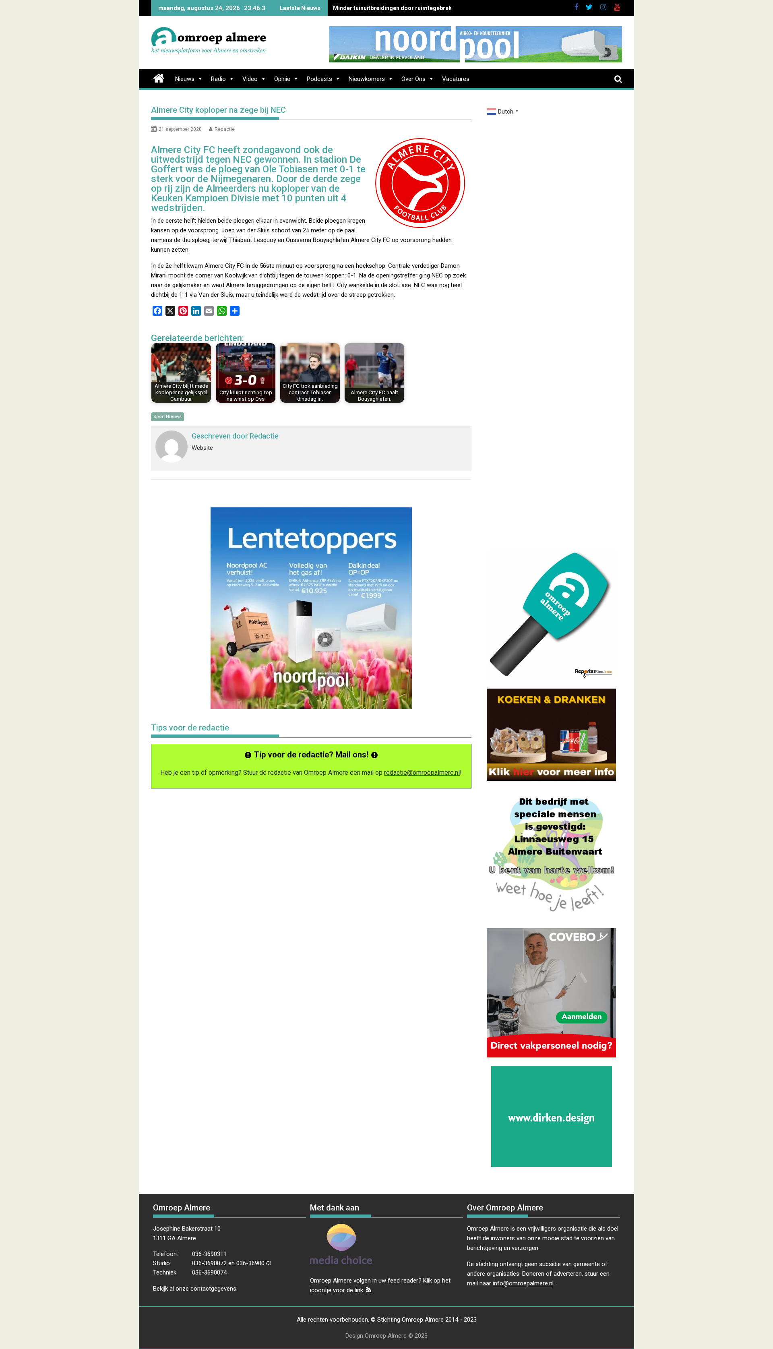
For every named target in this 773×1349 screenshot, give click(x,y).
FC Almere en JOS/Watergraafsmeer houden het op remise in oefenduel (428, 8)
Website (202, 447)
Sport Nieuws (167, 416)
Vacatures (455, 79)
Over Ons (413, 79)
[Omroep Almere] (158, 77)
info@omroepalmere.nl (523, 1283)
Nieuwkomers (367, 79)
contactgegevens (213, 1288)
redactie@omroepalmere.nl (422, 772)
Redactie (225, 129)
